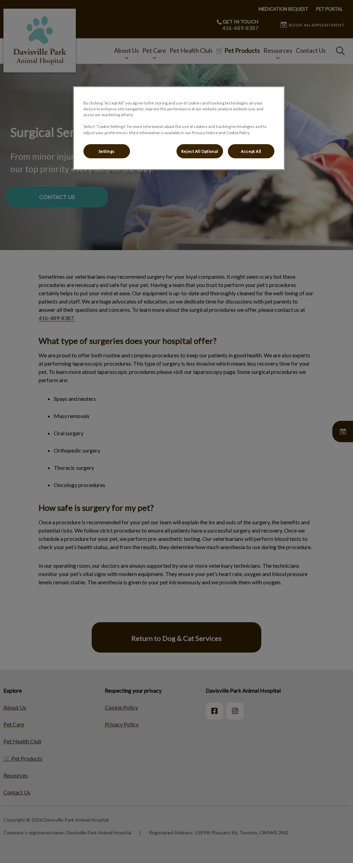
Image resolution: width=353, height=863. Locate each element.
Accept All (251, 151)
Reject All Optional (199, 151)
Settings (107, 151)
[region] (179, 128)
